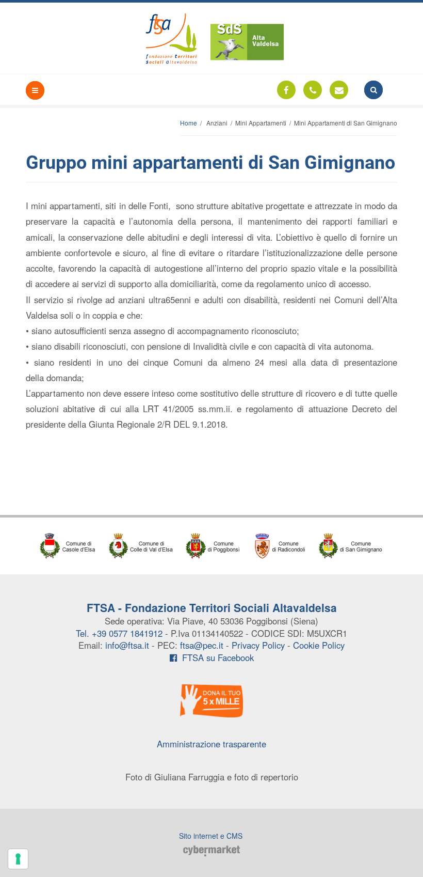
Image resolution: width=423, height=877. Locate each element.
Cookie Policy (319, 645)
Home (188, 122)
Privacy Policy (258, 645)
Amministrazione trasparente (211, 744)
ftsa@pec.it (201, 645)
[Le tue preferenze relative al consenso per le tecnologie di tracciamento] (18, 859)
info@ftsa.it (127, 645)
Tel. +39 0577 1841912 (119, 633)
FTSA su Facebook (215, 657)
